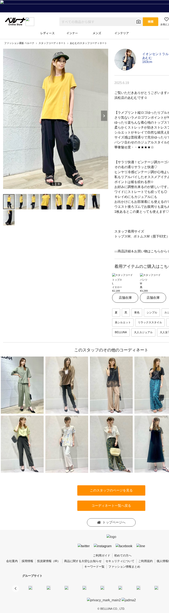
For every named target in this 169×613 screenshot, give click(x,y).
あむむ (147, 58)
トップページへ (114, 522)
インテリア (121, 33)
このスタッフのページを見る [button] (111, 490)
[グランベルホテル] (102, 587)
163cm (147, 62)
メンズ (97, 33)
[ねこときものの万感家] (66, 587)
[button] (15, 588)
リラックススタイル (150, 322)
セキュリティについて (120, 561)
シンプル (152, 312)
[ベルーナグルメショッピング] (120, 587)
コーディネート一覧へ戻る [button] (111, 505)
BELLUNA (121, 332)
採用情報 (27, 561)
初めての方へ (122, 555)
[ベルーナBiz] (48, 587)
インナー (72, 33)
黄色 (137, 312)
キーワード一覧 (94, 566)
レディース (47, 33)
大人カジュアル (143, 332)
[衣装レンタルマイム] (30, 587)
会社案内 (12, 561)
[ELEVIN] (84, 587)
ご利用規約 (145, 561)
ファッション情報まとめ (124, 566)
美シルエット (123, 322)
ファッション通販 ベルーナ (19, 43)
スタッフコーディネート (52, 43)
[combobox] (101, 21)
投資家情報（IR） (48, 561)
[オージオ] (156, 587)
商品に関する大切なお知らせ (83, 561)
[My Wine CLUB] (138, 587)
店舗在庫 (125, 297)
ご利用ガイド (101, 555)
